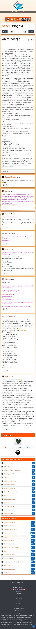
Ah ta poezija (7, 466)
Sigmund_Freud (10, 177)
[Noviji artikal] (5, 31)
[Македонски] (22, 589)
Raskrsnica (18, 593)
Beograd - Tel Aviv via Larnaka (12, 470)
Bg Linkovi (18, 591)
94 (12, 447)
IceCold (7, 233)
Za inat (6, 477)
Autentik (19, 605)
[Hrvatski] (15, 589)
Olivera (7, 279)
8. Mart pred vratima (9, 474)
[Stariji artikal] (31, 31)
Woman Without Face (10, 481)
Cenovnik (17, 585)
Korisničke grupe (17, 587)
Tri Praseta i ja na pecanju (11, 526)
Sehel (6, 26)
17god (29, 447)
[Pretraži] (23, 12)
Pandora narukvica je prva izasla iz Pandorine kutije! (16, 536)
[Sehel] (2, 463)
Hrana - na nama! (9, 463)
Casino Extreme (18, 610)
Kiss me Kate (7, 495)
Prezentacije (19, 598)
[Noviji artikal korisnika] (11, 31)
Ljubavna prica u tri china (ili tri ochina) (14, 562)
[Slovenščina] (18, 589)
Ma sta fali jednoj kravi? (10, 492)
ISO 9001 (19, 613)
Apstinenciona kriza (9, 488)
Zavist (6, 551)
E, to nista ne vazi (9, 510)
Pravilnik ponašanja (17, 582)
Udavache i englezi (9, 484)
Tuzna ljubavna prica (9, 506)
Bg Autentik (18, 603)
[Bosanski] (20, 589)
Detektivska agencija (19, 608)
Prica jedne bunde (9, 513)
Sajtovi (18, 596)
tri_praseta (8, 316)
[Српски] (11, 589)
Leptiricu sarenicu (9, 572)
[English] (24, 589)
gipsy (6, 191)
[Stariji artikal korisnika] (25, 31)
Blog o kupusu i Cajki (10, 499)
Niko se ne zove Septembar (11, 547)
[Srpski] (13, 589)
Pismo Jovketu (8, 502)
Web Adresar (19, 601)
